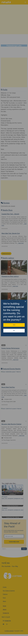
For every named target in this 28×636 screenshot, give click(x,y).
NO (14, 330)
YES (14, 325)
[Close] (25, 301)
